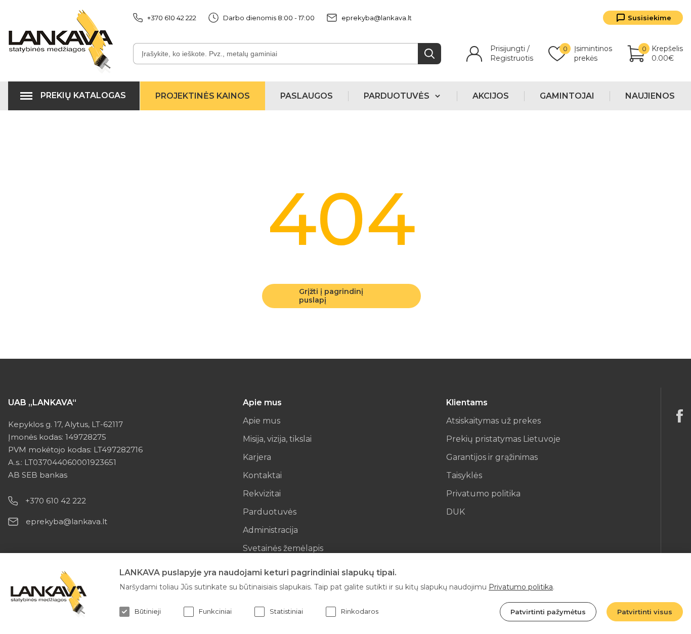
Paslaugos (306, 96)
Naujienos (650, 96)
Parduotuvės (269, 512)
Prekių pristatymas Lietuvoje (503, 439)
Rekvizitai (262, 493)
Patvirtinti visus (644, 612)
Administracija (270, 530)
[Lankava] (63, 40)
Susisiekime (649, 18)
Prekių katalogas (83, 95)
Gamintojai (567, 96)
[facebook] (679, 415)
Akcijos (490, 96)
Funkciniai (215, 611)
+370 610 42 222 (171, 18)
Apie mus (261, 421)
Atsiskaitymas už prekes (493, 421)
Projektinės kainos (202, 96)
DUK (455, 512)
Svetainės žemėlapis (283, 548)
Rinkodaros (359, 611)
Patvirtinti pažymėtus (548, 612)
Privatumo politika (483, 493)
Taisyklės (464, 475)
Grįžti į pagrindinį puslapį (331, 296)
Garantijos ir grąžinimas (492, 457)
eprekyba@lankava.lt (376, 18)
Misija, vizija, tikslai (277, 439)
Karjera (257, 457)
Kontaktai (262, 475)
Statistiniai (286, 611)
